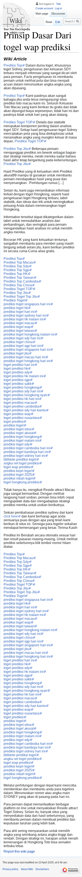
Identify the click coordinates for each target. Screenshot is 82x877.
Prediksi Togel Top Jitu (20, 296)
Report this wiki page (19, 851)
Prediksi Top (13, 65)
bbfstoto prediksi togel (20, 459)
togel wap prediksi (17, 467)
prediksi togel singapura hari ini (27, 304)
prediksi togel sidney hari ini (24, 455)
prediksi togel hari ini (19, 311)
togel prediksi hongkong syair (25, 395)
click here (11, 516)
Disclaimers (42, 869)
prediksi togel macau (19, 323)
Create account (44, 8)
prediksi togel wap (17, 327)
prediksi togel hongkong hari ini (27, 361)
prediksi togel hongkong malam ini (29, 334)
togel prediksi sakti (17, 383)
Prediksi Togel (14, 300)
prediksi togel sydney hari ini (25, 315)
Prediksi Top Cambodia (21, 281)
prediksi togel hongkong (21, 436)
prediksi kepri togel (18, 471)
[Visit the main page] (17, 17)
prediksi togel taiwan (19, 330)
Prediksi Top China (18, 285)
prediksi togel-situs (18, 429)
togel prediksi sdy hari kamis (25, 410)
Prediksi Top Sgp (16, 270)
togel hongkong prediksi (21, 482)
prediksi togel (14, 425)
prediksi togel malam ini (21, 440)
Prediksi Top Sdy (16, 266)
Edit (57, 22)
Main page (42, 13)
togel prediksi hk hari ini (21, 399)
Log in (58, 8)
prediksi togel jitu (16, 353)
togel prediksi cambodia (21, 406)
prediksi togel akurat (19, 433)
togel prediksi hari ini (19, 365)
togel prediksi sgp (17, 380)
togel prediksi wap (17, 414)
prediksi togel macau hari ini (24, 357)
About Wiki (27, 869)
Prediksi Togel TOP (18, 122)
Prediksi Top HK (16, 274)
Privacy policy (10, 869)
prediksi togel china (18, 342)
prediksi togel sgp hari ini (22, 346)
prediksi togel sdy (17, 444)
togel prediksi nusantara (21, 418)
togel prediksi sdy (17, 372)
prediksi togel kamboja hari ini (26, 452)
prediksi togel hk (16, 308)
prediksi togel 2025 (18, 474)
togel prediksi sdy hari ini (22, 391)
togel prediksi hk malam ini (23, 376)
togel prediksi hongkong (21, 387)
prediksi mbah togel (18, 478)
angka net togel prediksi (21, 463)
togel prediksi (14, 421)
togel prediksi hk (16, 368)
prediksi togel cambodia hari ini (27, 448)
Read (49, 22)
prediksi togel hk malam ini (23, 319)
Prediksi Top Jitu (16, 149)
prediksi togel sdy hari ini (22, 338)
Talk (58, 4)
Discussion (58, 13)
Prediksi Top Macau (18, 262)
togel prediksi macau (19, 402)
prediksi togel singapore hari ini (27, 349)
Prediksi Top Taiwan (19, 277)
